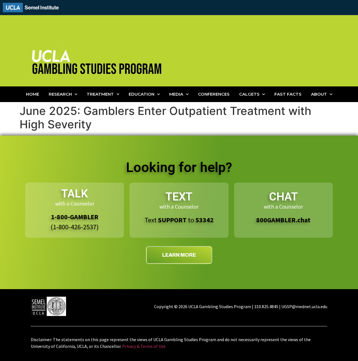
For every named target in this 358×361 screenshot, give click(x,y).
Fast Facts (288, 94)
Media (176, 94)
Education (141, 94)
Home (32, 94)
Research (60, 94)
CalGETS (249, 94)
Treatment (100, 94)
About (319, 94)
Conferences (214, 94)
